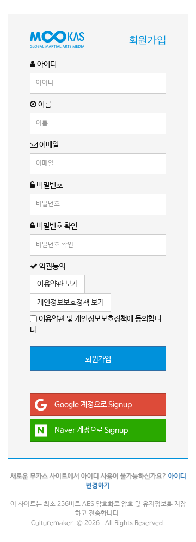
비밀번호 (49, 185)
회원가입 (98, 359)
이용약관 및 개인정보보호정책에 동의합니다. (95, 324)
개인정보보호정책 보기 (70, 302)
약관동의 (51, 266)
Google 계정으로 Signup (93, 404)
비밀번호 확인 (56, 226)
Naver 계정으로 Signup (91, 430)
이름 (43, 104)
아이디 (46, 64)
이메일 (48, 145)
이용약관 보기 (57, 284)
